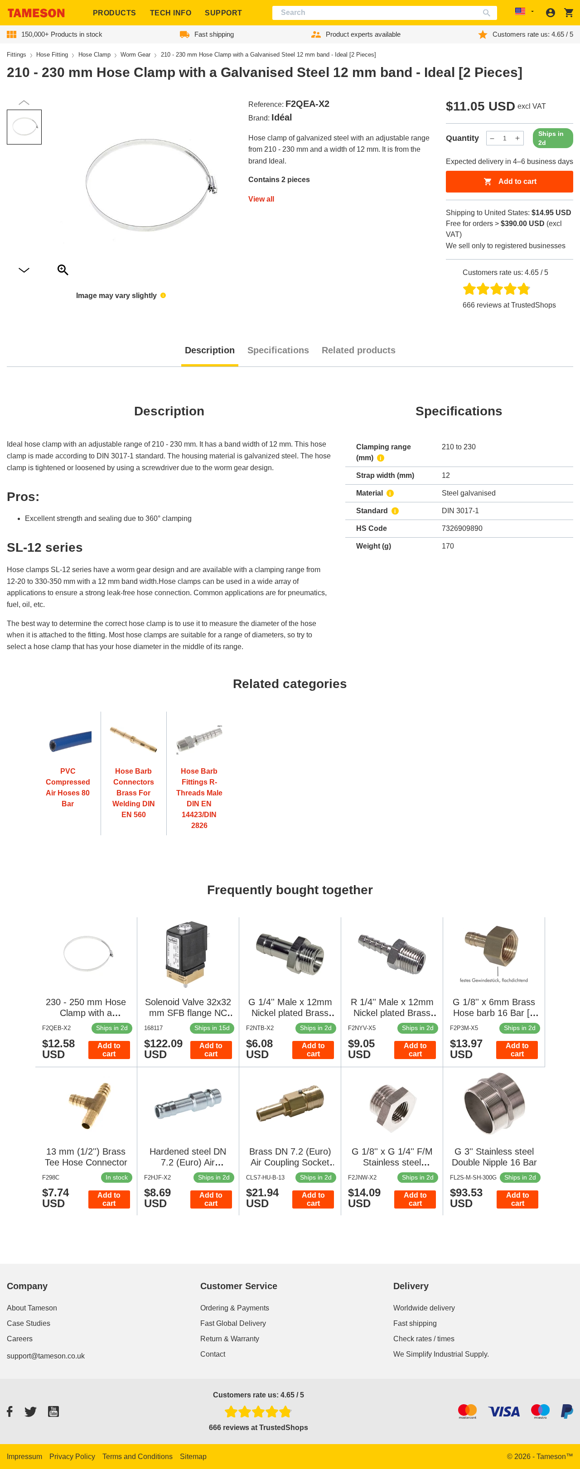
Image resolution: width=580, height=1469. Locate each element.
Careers (20, 1339)
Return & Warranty (229, 1339)
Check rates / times (423, 1339)
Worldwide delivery (424, 1308)
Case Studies (28, 1323)
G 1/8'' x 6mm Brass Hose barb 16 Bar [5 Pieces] (494, 1013)
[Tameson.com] (36, 13)
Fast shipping (415, 1323)
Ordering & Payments (234, 1308)
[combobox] (385, 13)
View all (261, 199)
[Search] (488, 13)
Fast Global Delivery (233, 1323)
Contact (212, 1354)
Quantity (462, 138)
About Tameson (32, 1308)
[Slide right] (24, 102)
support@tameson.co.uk (46, 1356)
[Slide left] (24, 270)
